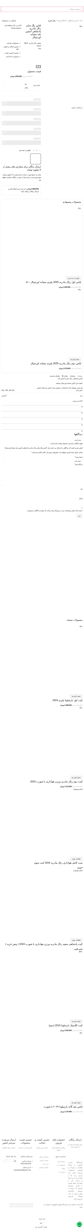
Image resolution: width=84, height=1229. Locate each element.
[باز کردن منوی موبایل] (81, 3)
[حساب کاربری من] (2, 3)
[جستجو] (1, 8)
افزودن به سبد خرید (24, 150)
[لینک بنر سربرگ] (42, 614)
